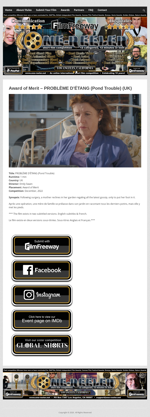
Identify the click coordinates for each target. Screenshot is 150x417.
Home (8, 10)
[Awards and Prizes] (75, 44)
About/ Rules (24, 10)
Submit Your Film (46, 10)
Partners (79, 10)
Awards (65, 10)
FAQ (90, 10)
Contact (102, 10)
